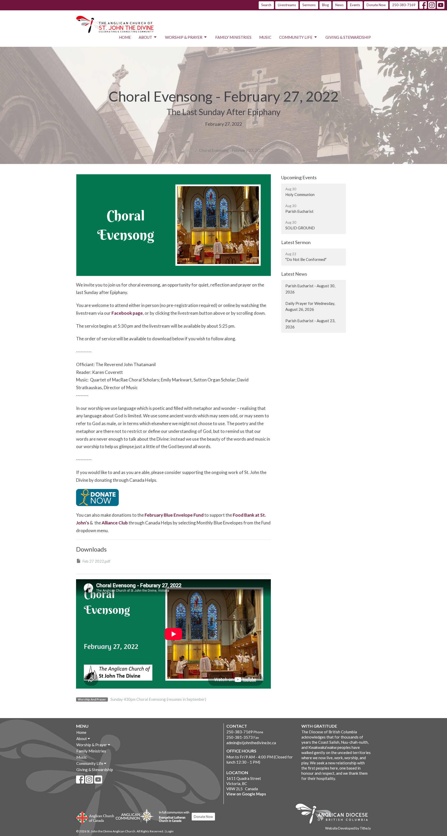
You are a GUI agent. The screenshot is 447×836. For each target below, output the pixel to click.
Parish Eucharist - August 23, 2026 (310, 323)
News (339, 5)
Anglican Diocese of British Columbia (334, 814)
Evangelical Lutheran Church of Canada (172, 816)
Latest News (294, 274)
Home (125, 37)
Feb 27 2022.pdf (96, 561)
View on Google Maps (246, 794)
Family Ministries (233, 37)
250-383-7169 (403, 5)
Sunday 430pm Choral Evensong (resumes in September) (158, 699)
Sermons (309, 5)
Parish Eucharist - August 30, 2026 (310, 288)
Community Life (295, 37)
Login (170, 831)
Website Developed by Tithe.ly (348, 828)
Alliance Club (115, 522)
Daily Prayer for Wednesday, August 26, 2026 (310, 306)
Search (266, 5)
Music (265, 37)
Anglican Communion (134, 816)
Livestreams (287, 5)
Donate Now (376, 5)
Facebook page (127, 313)
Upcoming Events (299, 177)
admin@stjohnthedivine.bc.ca (251, 742)
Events (355, 5)
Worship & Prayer (183, 37)
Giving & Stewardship (348, 37)
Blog (325, 5)
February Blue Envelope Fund (174, 515)
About (145, 37)
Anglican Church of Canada (95, 816)
